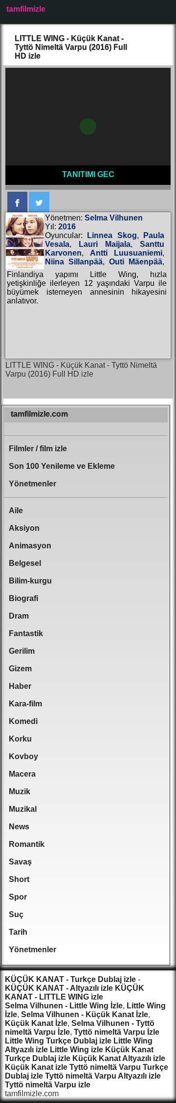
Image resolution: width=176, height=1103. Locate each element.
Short (19, 879)
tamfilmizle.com (39, 414)
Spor (18, 897)
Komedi (23, 721)
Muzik (19, 791)
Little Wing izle (76, 1049)
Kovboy (23, 756)
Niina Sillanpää (74, 262)
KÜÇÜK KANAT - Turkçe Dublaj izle (70, 979)
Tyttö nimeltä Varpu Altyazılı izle (103, 1076)
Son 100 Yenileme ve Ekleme (62, 466)
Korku (20, 739)
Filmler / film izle (38, 448)
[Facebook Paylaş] (17, 202)
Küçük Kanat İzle (36, 1023)
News (19, 826)
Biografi (23, 598)
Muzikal (23, 809)
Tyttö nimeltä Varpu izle (47, 1085)
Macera (22, 774)
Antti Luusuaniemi (126, 253)
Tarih (18, 932)
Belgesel (25, 563)
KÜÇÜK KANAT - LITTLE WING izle (74, 992)
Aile (16, 510)
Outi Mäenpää (135, 262)
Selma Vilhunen (114, 218)
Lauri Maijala (105, 244)
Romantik (26, 844)
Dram (19, 616)
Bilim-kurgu (30, 581)
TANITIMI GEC (88, 174)
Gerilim (22, 651)
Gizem (20, 668)
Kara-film (25, 704)
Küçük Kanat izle (36, 1067)
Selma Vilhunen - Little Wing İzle (64, 1006)
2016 (67, 226)
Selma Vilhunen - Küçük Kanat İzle (84, 1014)
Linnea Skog (111, 235)
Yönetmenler (32, 484)
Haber (20, 686)
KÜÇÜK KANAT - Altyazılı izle (59, 988)
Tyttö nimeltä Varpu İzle (116, 1032)
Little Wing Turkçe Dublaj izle (58, 1041)
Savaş (20, 862)
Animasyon (30, 545)
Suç (16, 914)
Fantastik (26, 633)
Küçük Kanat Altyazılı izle (118, 1058)
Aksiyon (24, 528)
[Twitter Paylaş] (39, 202)
